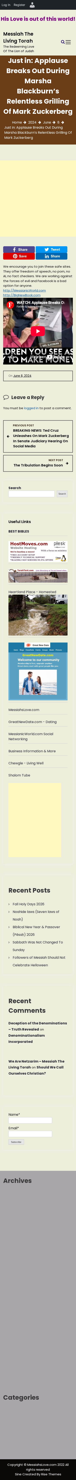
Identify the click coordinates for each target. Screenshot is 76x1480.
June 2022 (11, 1355)
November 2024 (16, 1267)
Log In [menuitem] (6, 5)
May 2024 (11, 1288)
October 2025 (14, 1227)
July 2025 (11, 1240)
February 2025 (15, 1254)
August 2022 (13, 1349)
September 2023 (17, 1322)
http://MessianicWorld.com (24, 290)
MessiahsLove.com (23, 709)
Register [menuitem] (19, 5)
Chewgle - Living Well (25, 763)
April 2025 (11, 1247)
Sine (18, 1474)
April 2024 (11, 1294)
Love (7, 1430)
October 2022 (14, 1342)
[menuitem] (32, 5)
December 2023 (16, 1308)
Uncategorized (15, 1450)
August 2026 (13, 1193)
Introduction (13, 1423)
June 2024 (11, 1281)
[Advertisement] (38, 198)
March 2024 (13, 1301)
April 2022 (11, 1369)
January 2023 (14, 1335)
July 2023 (10, 1328)
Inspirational (13, 1416)
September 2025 (17, 1233)
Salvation (10, 1437)
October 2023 (14, 1315)
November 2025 (16, 1220)
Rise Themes (51, 1474)
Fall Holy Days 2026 (28, 904)
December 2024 (16, 1261)
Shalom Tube (19, 775)
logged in (31, 408)
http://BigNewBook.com (22, 295)
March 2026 (13, 1206)
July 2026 (11, 1200)
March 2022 (13, 1376)
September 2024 (17, 1274)
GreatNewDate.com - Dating (32, 721)
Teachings (11, 1443)
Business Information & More (32, 751)
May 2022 (11, 1362)
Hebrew (9, 1410)
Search (14, 487)
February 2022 (15, 1383)
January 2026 (14, 1213)
